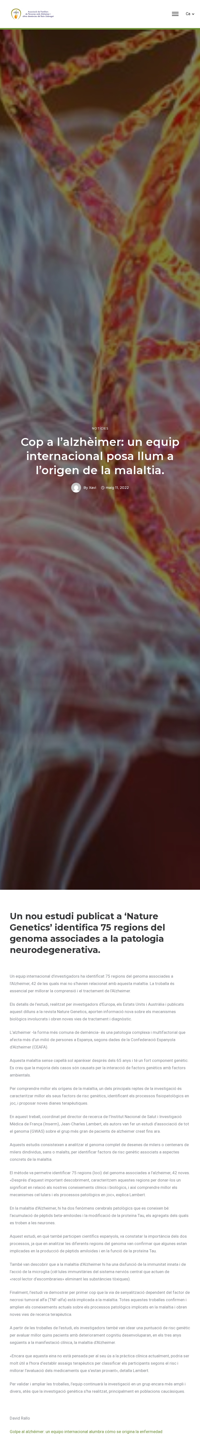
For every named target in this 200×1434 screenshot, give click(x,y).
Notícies (100, 428)
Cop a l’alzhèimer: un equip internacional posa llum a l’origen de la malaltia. (100, 456)
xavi (92, 487)
